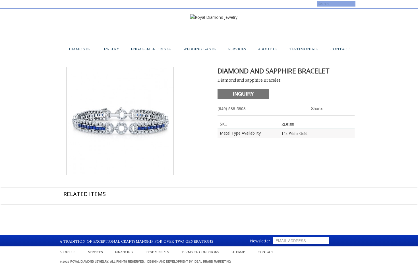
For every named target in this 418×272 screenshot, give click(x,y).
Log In (298, 4)
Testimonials (303, 49)
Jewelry (110, 49)
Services (237, 49)
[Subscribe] (323, 240)
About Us (268, 49)
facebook (65, 3)
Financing (124, 252)
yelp (71, 3)
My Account (254, 4)
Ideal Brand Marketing (212, 261)
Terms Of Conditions (200, 252)
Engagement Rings (151, 49)
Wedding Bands (199, 49)
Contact (339, 49)
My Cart (278, 4)
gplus (77, 3)
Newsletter (260, 241)
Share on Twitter (330, 109)
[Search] (311, 7)
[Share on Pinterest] (345, 109)
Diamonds (79, 49)
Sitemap (238, 252)
